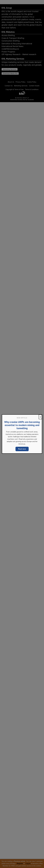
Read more (22, 449)
